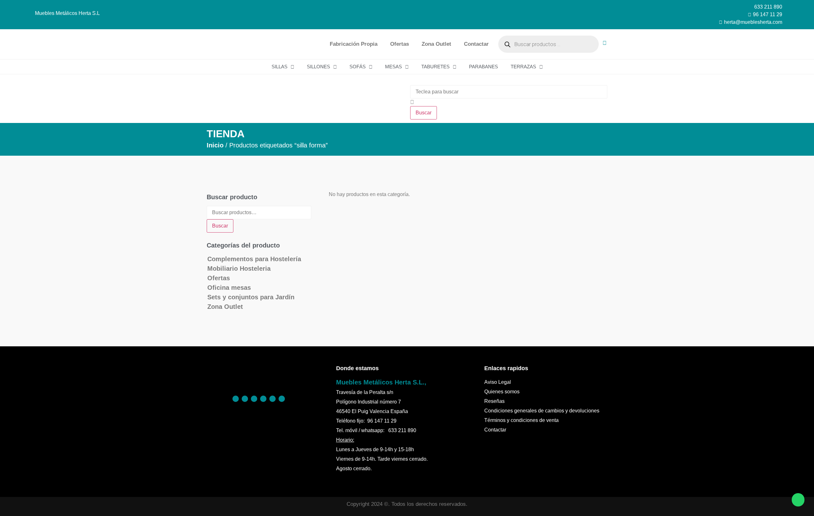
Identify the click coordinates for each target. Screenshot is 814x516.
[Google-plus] (272, 399)
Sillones (318, 66)
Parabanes (483, 66)
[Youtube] (282, 399)
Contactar (476, 44)
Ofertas (399, 44)
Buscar (220, 225)
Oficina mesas (229, 287)
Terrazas (523, 66)
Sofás (357, 66)
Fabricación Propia (353, 44)
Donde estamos (357, 368)
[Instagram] (254, 399)
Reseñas (494, 401)
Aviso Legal (497, 382)
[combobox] (508, 91)
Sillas (279, 66)
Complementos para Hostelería (254, 258)
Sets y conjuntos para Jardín (250, 297)
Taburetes (435, 66)
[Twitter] (263, 399)
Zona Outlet (436, 44)
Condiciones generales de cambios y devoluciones (541, 410)
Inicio (215, 145)
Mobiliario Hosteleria (239, 268)
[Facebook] (235, 399)
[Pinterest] (245, 399)
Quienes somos (502, 391)
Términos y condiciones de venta (521, 420)
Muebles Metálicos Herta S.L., (381, 382)
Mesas (393, 66)
